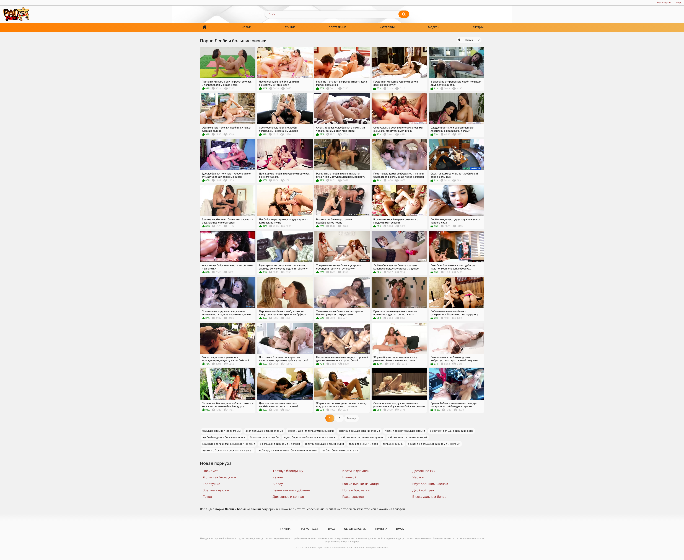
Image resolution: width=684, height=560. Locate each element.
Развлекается (353, 497)
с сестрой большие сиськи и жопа (451, 430)
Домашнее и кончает (289, 497)
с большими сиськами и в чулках (362, 437)
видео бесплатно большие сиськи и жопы (310, 437)
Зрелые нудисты (216, 490)
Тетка (207, 497)
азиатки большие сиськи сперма (359, 430)
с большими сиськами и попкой (280, 443)
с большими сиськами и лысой (407, 437)
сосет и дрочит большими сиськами (311, 430)
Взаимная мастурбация (291, 490)
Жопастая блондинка (219, 477)
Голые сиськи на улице (360, 484)
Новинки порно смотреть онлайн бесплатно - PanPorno (336, 547)
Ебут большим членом (430, 484)
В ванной (349, 477)
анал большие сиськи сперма (264, 430)
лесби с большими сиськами (340, 450)
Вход (678, 2)
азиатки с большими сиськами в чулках (227, 450)
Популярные (337, 27)
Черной (418, 477)
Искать (403, 14)
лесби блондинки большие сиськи (223, 437)
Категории (387, 27)
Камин (278, 477)
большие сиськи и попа (363, 443)
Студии (478, 27)
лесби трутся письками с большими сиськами (287, 450)
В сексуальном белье (429, 497)
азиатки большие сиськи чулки (324, 443)
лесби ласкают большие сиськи (405, 430)
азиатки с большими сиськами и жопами (434, 443)
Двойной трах (423, 490)
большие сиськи (393, 443)
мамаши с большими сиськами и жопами (228, 443)
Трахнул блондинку (288, 471)
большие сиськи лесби (264, 437)
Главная (204, 27)
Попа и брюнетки (356, 490)
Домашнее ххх (423, 471)
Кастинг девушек (355, 471)
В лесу (278, 484)
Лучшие (289, 27)
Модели (433, 27)
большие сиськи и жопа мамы (221, 430)
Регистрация (664, 2)
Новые (246, 27)
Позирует (210, 471)
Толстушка (211, 484)
